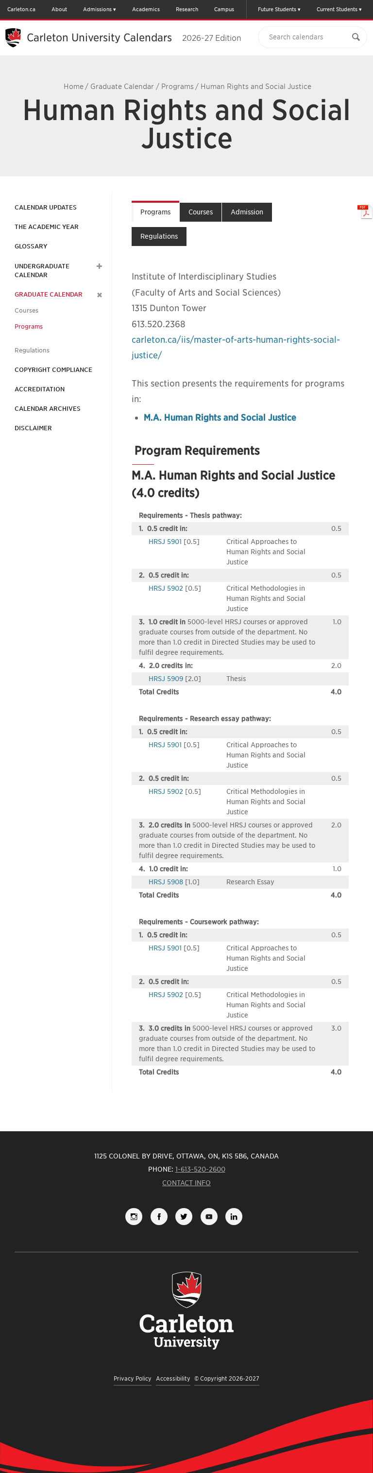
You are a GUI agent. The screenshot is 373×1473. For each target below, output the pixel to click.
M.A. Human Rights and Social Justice (220, 417)
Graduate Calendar (122, 86)
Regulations (32, 350)
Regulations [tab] (159, 236)
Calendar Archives (48, 408)
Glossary (31, 246)
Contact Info (186, 1183)
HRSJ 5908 (166, 882)
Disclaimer (33, 428)
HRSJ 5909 (166, 679)
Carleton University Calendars (134, 37)
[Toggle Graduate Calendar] (98, 294)
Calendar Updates (46, 207)
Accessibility (173, 1378)
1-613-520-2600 (200, 1169)
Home (74, 86)
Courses (26, 310)
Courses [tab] (200, 212)
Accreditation (40, 389)
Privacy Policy (133, 1378)
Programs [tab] (155, 212)
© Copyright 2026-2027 (226, 1378)
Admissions (97, 9)
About (59, 9)
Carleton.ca (21, 9)
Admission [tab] (247, 212)
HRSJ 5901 (165, 541)
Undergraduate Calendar (42, 271)
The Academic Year (47, 226)
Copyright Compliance (53, 369)
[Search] (356, 37)
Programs (177, 86)
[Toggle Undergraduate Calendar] (98, 266)
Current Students (337, 9)
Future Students (277, 9)
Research (187, 9)
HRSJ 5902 (166, 588)
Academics (146, 9)
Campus (224, 9)
